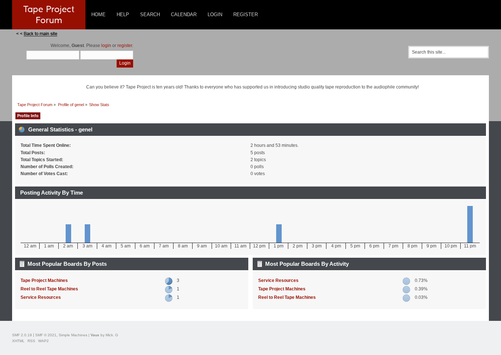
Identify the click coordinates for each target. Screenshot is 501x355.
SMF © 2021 (45, 335)
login (106, 45)
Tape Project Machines (44, 280)
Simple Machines (73, 335)
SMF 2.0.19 (22, 335)
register (124, 45)
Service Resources (41, 297)
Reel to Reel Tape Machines (49, 288)
